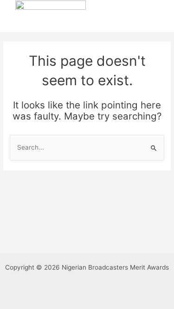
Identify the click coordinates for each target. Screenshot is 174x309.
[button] (114, 14)
